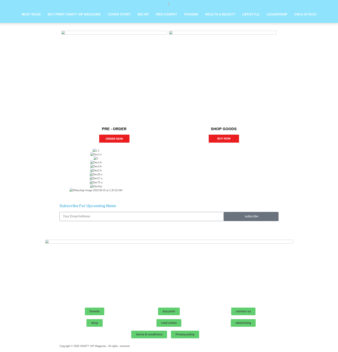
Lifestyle (251, 14)
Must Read (31, 14)
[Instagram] (64, 230)
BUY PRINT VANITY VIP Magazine (74, 14)
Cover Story (119, 14)
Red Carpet (166, 14)
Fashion (191, 14)
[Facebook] (75, 230)
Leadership (277, 14)
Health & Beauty (220, 14)
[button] (169, 194)
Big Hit (143, 14)
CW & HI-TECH (305, 14)
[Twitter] (85, 230)
